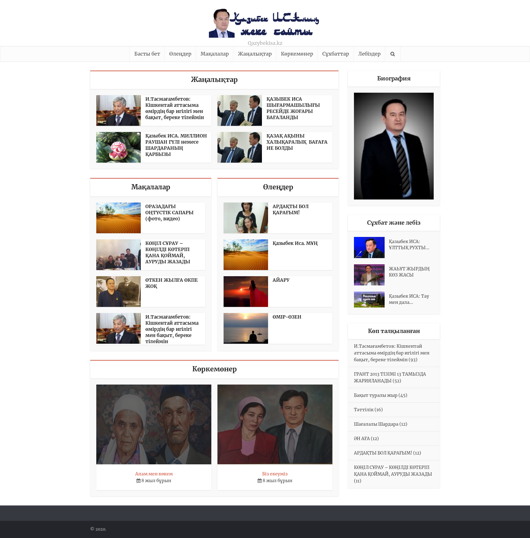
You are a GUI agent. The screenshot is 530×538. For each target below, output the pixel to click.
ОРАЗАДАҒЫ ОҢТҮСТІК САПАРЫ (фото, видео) (169, 212)
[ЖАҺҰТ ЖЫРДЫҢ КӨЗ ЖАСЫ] (371, 274)
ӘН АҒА (362, 438)
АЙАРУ (281, 280)
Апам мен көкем (154, 474)
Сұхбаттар (335, 54)
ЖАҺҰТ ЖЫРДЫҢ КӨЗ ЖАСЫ (409, 272)
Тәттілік (364, 409)
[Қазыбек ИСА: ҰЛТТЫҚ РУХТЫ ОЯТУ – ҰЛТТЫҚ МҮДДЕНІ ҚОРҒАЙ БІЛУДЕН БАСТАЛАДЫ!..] (371, 247)
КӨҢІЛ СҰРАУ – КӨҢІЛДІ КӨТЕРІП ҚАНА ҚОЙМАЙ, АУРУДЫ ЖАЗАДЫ (167, 252)
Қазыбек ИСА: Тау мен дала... (409, 299)
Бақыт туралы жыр (376, 395)
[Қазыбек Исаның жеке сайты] (265, 21)
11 (357, 481)
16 (378, 409)
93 (413, 359)
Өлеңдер (180, 54)
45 (402, 395)
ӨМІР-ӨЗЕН (287, 317)
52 (396, 381)
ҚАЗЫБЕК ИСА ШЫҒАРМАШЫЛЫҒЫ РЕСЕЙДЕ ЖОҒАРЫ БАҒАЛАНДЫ (293, 108)
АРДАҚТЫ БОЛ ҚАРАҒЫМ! (291, 209)
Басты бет (147, 54)
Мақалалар (215, 54)
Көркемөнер (297, 54)
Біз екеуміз (275, 474)
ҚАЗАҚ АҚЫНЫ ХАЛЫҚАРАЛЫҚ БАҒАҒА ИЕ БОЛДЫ (297, 142)
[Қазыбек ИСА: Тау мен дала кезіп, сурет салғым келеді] (371, 300)
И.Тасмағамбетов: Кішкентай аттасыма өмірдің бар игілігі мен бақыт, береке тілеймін (174, 108)
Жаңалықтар (255, 54)
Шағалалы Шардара (376, 424)
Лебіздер (369, 54)
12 (403, 424)
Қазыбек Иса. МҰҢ (295, 243)
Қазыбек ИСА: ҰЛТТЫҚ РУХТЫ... (409, 244)
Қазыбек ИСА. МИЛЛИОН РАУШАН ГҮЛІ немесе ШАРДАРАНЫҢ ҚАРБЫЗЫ (176, 145)
